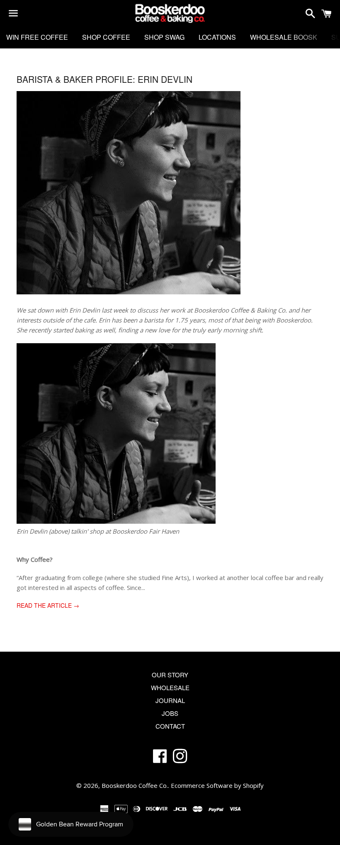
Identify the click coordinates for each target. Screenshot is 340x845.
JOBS (170, 713)
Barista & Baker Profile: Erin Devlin (104, 79)
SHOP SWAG (164, 37)
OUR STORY (170, 674)
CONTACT (170, 726)
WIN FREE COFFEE (37, 37)
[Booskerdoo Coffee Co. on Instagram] (180, 759)
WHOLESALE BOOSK (283, 37)
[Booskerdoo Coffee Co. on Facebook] (160, 759)
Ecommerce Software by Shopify (217, 785)
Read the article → (48, 605)
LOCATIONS (217, 37)
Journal (170, 700)
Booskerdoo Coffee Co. (135, 785)
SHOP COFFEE (106, 37)
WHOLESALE (170, 687)
